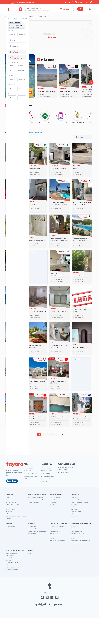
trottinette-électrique (11, 553)
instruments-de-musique (12, 567)
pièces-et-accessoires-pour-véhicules (16, 516)
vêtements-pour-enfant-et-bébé (58, 540)
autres (30, 550)
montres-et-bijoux (54, 529)
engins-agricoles (10, 506)
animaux (8, 560)
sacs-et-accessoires (55, 535)
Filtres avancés (45, 473)
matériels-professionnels (34, 526)
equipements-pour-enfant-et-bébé (58, 526)
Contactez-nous (28, 468)
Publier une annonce (47, 468)
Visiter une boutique (47, 470)
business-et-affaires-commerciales (37, 531)
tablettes (73, 545)
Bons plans (44, 481)
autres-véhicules (10, 509)
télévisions (74, 535)
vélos (7, 564)
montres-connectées (76, 531)
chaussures (53, 538)
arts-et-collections (11, 557)
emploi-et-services (56, 495)
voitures (8, 500)
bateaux (8, 513)
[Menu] (12, 2)
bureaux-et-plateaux (76, 511)
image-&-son (74, 526)
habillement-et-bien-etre (58, 523)
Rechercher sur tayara (47, 476)
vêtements (52, 533)
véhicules (9, 495)
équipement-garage (11, 502)
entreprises (32, 523)
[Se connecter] (90, 9)
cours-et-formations (55, 500)
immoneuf (10, 523)
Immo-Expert (12, 481)
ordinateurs (74, 529)
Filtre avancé (66, 9)
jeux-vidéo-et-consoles (77, 542)
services (52, 504)
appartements (74, 509)
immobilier (75, 495)
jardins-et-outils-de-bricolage (35, 497)
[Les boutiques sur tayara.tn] (76, 2)
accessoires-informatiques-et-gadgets (81, 540)
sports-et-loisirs (10, 555)
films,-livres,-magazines (12, 562)
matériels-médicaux (33, 529)
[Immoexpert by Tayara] (81, 2)
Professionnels (28, 470)
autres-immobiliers (76, 513)
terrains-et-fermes (76, 516)
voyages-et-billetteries (12, 569)
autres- (30, 553)
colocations (74, 497)
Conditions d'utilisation (30, 473)
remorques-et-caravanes (12, 504)
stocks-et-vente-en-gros (34, 533)
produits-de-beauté (55, 531)
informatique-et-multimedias (81, 523)
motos (8, 497)
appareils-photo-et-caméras (78, 533)
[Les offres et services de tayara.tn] (91, 2)
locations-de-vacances (77, 506)
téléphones (74, 538)
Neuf (11, 65)
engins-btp (9, 511)
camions (8, 518)
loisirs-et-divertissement (15, 550)
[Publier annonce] (80, 9)
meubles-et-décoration (34, 502)
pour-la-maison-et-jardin (37, 495)
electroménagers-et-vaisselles (36, 500)
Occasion (20, 65)
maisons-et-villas (75, 500)
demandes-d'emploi (55, 497)
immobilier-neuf (10, 526)
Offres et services (46, 479)
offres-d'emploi (54, 502)
